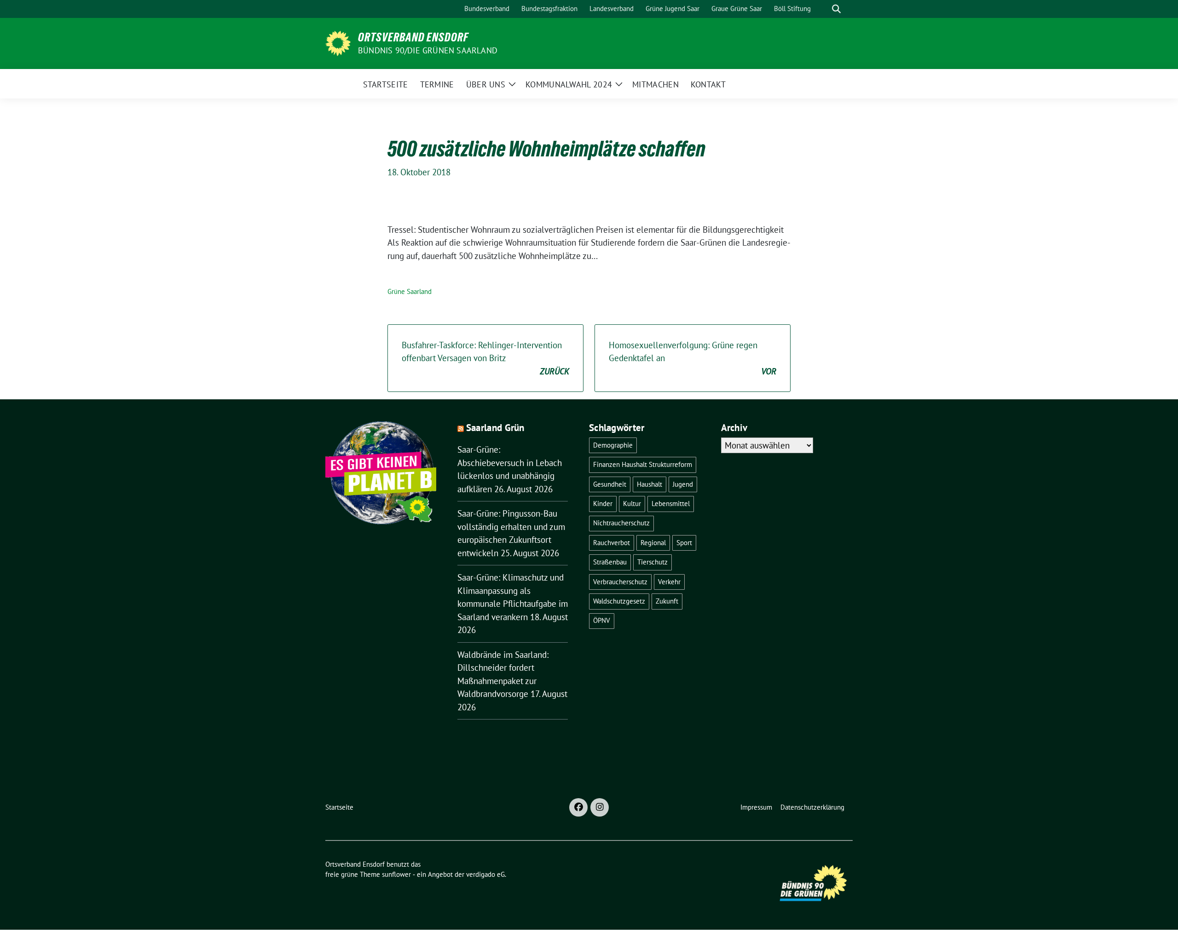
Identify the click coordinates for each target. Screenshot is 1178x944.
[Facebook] (578, 807)
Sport (684, 542)
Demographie (613, 445)
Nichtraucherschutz (621, 522)
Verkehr (669, 581)
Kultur (632, 503)
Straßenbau (610, 562)
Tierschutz (652, 562)
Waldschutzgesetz (619, 601)
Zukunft (667, 601)
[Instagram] (599, 807)
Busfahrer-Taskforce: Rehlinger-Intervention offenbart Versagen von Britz (485, 358)
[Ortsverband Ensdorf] (338, 42)
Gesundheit (609, 484)
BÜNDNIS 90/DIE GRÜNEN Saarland (427, 50)
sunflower (396, 874)
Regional (653, 542)
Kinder (602, 503)
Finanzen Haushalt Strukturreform (642, 464)
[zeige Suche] (836, 9)
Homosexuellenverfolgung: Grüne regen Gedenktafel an (692, 358)
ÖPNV (601, 620)
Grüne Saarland (409, 291)
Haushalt (649, 484)
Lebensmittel (671, 503)
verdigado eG (485, 874)
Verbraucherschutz (620, 581)
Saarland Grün (495, 427)
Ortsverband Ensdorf (413, 37)
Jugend (683, 484)
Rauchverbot (611, 542)
